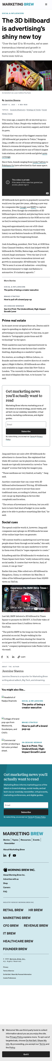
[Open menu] (46, 4)
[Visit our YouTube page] (14, 855)
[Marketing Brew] (17, 918)
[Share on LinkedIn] (13, 657)
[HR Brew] (36, 910)
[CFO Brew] (11, 925)
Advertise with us (11, 879)
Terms (42, 1043)
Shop (5, 883)
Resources (26, 839)
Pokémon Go (8, 165)
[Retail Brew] (13, 910)
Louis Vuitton (39, 161)
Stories (6, 839)
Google (23, 206)
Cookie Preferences (9, 978)
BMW (33, 206)
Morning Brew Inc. (18, 959)
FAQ (5, 891)
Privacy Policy (16, 1036)
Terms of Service (8, 971)
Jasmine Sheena (12, 100)
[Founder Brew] (15, 949)
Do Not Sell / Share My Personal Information (17, 974)
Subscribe (26, 431)
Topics (15, 839)
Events (36, 839)
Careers (6, 887)
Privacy (5, 967)
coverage (6, 156)
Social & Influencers (17, 110)
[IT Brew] (9, 933)
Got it (26, 1054)
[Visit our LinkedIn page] (4, 855)
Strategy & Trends (34, 110)
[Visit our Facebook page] (9, 855)
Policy (12, 1047)
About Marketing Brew (14, 849)
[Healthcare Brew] (18, 941)
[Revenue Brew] (36, 925)
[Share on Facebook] (2, 657)
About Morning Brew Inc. (14, 874)
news (44, 153)
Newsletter (9, 843)
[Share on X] (8, 657)
